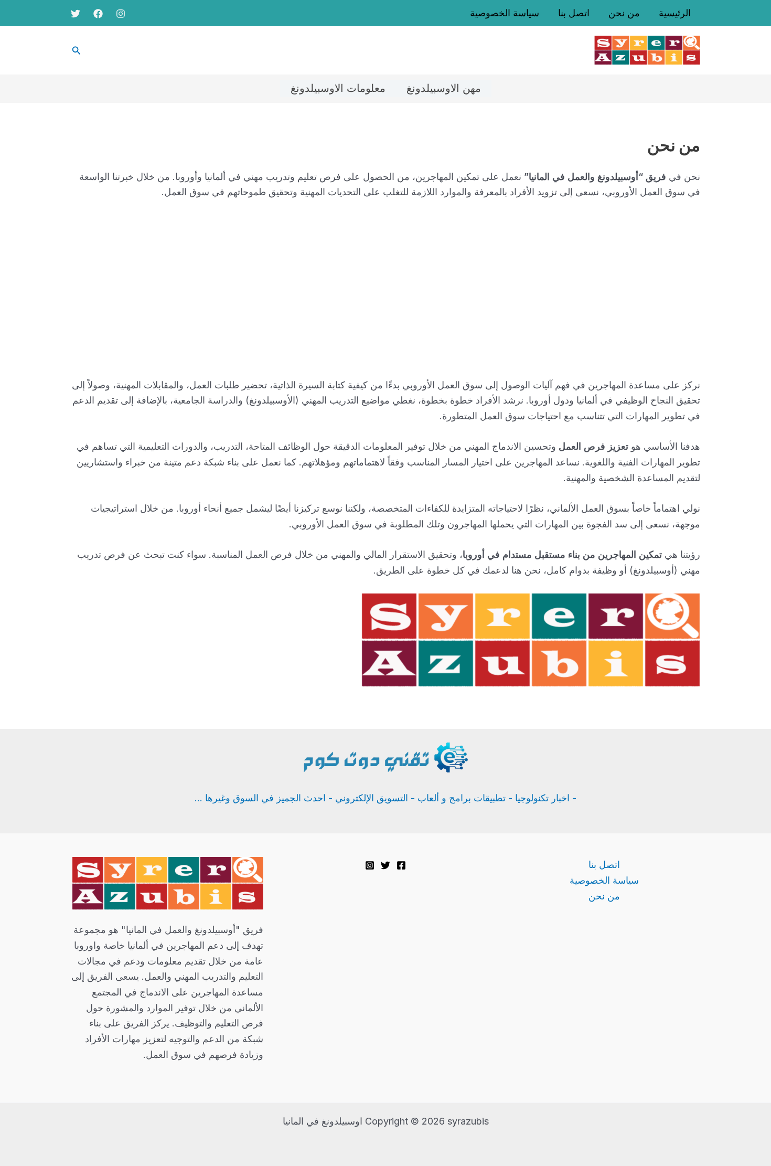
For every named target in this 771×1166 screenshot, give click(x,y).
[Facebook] (98, 13)
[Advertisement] (385, 288)
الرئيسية (675, 13)
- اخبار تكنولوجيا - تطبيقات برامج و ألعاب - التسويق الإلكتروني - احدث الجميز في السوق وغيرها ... (385, 797)
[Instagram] (120, 13)
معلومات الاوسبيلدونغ (338, 88)
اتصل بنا (574, 13)
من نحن (624, 13)
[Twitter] (75, 13)
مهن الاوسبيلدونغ (443, 88)
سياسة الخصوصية (504, 13)
